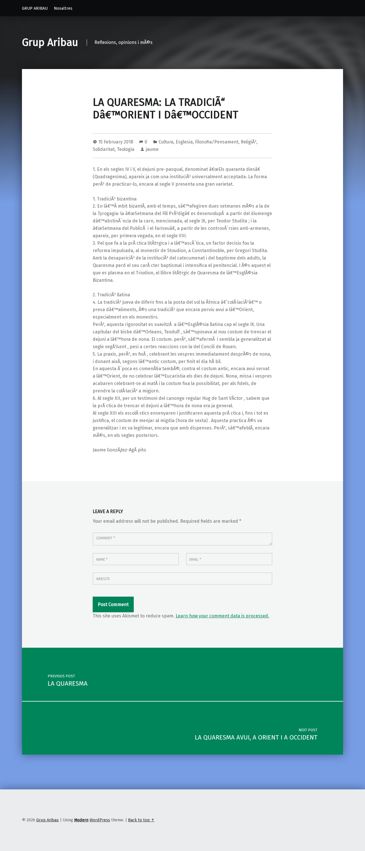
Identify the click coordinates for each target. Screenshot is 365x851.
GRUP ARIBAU (35, 8)
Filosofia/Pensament (216, 142)
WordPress (100, 819)
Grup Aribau (50, 42)
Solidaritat (104, 149)
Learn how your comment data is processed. (222, 616)
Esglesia (184, 142)
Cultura (166, 142)
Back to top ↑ (141, 819)
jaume (152, 149)
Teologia (125, 149)
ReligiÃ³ (248, 142)
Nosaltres (63, 8)
